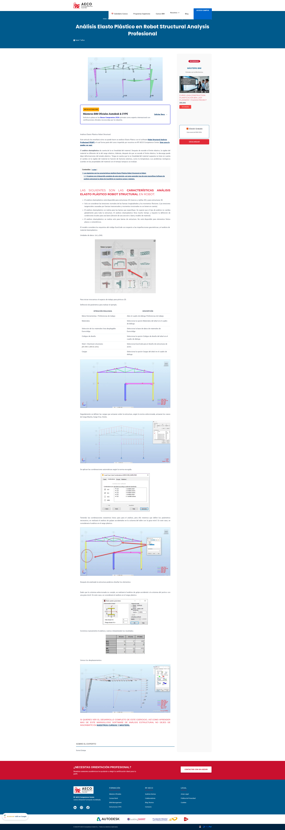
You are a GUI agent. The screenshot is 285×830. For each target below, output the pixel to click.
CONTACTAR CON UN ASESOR (196, 769)
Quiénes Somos (150, 794)
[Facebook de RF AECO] (88, 806)
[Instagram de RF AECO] (81, 806)
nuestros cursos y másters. (113, 725)
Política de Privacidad (188, 798)
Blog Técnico (149, 802)
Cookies (183, 802)
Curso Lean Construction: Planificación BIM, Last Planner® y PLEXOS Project (193, 97)
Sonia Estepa (81, 750)
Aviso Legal (185, 794)
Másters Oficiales (115, 794)
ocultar (94, 169)
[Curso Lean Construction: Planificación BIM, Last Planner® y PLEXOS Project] (194, 84)
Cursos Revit (113, 798)
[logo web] (82, 5)
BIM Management (115, 802)
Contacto (148, 807)
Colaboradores (150, 798)
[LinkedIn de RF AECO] (75, 806)
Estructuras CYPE (115, 807)
